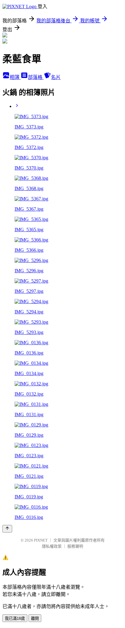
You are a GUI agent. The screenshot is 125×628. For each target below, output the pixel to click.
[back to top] (7, 529)
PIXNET (41, 540)
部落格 (36, 77)
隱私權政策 (52, 546)
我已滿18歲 (15, 618)
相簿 (15, 77)
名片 (56, 77)
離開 (35, 618)
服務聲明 (75, 546)
